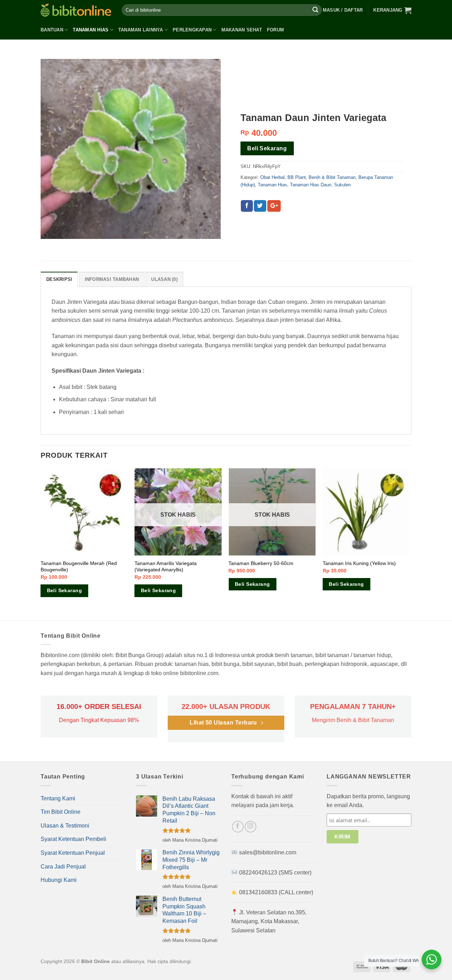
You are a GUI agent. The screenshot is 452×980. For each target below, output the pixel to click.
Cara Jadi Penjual (63, 867)
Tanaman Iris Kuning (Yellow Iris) (359, 563)
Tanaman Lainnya (140, 29)
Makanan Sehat (241, 29)
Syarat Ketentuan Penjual (73, 853)
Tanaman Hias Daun (310, 184)
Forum (275, 29)
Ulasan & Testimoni (65, 826)
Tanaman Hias (90, 29)
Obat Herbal (272, 177)
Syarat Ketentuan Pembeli (73, 839)
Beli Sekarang (267, 148)
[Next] (409, 544)
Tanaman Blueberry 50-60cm (260, 563)
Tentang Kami (58, 798)
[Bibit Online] (76, 10)
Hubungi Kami (59, 880)
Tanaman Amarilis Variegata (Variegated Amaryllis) (166, 566)
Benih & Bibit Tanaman (332, 177)
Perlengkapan (192, 29)
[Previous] (41, 544)
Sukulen (342, 184)
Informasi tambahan (112, 279)
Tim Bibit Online (61, 812)
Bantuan (52, 29)
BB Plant (296, 177)
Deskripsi (59, 279)
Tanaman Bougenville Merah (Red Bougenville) (79, 566)
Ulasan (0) (164, 279)
